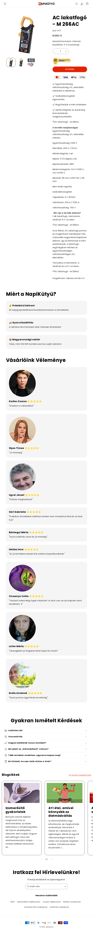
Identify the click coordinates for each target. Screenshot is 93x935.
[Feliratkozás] (65, 886)
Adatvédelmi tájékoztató (28, 902)
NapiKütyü (50, 927)
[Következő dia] (51, 859)
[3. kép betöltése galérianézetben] (31, 62)
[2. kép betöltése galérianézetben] (21, 62)
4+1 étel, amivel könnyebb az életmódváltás (60, 812)
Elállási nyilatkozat (72, 902)
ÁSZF (12, 902)
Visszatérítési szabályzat (35, 907)
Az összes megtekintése (80, 775)
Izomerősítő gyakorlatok (15, 810)
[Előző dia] (41, 859)
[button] (5, 3)
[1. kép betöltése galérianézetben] (11, 62)
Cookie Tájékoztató (52, 902)
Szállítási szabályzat (59, 907)
